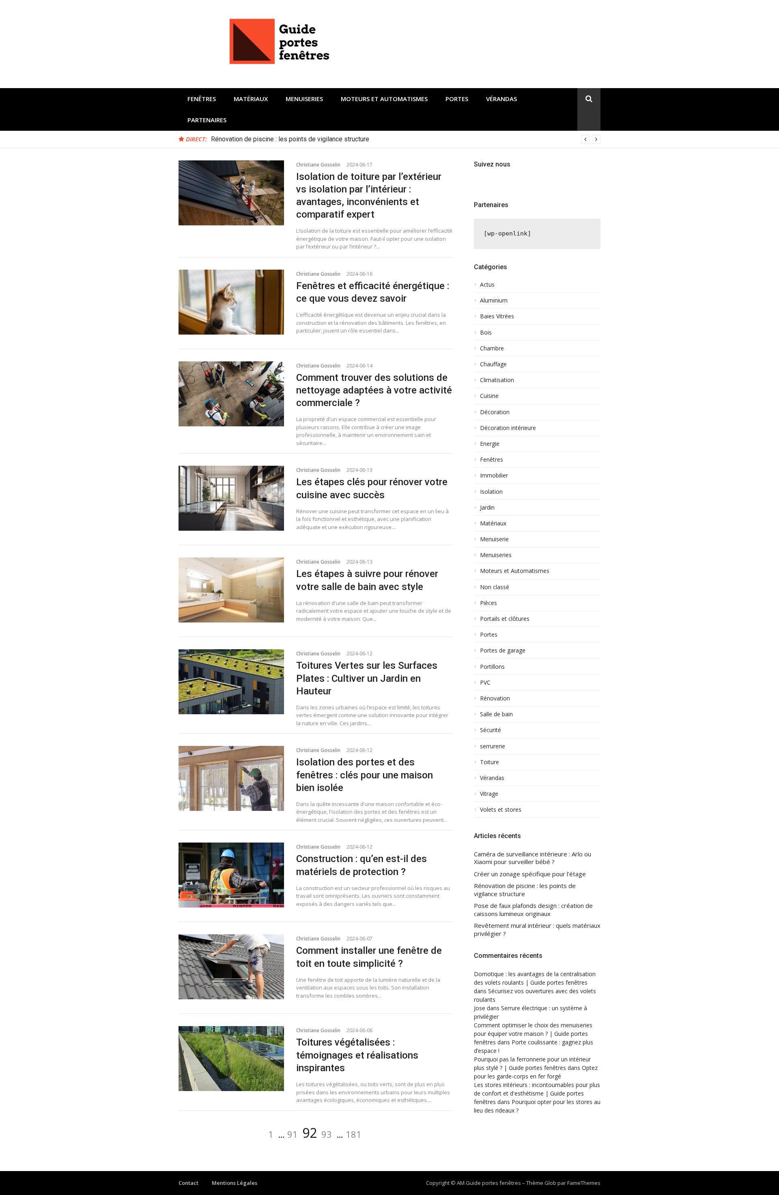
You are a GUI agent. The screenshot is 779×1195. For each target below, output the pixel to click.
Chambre (492, 348)
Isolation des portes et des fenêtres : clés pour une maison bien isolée (364, 774)
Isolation (491, 491)
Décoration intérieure (508, 428)
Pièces (488, 603)
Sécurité (490, 730)
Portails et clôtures (504, 618)
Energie (489, 443)
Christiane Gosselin (318, 164)
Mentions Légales (234, 1182)
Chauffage (493, 364)
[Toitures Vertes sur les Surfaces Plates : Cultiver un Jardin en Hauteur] (231, 681)
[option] (405, 139)
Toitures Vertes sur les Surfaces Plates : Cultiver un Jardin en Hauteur (366, 678)
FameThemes (583, 1182)
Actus (487, 284)
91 (292, 1134)
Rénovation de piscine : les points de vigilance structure (290, 139)
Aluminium (494, 300)
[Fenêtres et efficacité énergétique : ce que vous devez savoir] (231, 302)
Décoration (495, 412)
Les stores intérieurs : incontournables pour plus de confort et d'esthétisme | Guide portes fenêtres (537, 1093)
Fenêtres (201, 99)
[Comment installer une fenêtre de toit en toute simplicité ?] (231, 966)
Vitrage (489, 793)
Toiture (489, 762)
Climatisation (497, 380)
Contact (188, 1182)
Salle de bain (496, 714)
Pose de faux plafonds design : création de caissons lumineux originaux (533, 910)
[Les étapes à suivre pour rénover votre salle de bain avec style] (231, 590)
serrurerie (492, 746)
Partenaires (206, 120)
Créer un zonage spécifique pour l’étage (530, 874)
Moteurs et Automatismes (384, 99)
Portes (456, 99)
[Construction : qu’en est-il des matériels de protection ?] (231, 875)
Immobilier (494, 475)
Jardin (487, 507)
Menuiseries (304, 99)
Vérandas (501, 99)
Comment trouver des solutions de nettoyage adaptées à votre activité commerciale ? (374, 390)
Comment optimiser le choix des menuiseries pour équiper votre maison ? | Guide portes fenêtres (533, 1033)
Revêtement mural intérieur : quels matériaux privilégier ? (537, 930)
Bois (486, 332)
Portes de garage (502, 650)
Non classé (494, 587)
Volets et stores (500, 809)
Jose (479, 1008)
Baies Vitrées (497, 316)
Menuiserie (494, 539)
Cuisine (489, 396)
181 (354, 1134)
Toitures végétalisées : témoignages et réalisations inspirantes (357, 1055)
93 (326, 1134)
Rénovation (495, 698)
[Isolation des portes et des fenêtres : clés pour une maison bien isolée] (231, 778)
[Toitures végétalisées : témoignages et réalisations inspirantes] (231, 1058)
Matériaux (251, 99)
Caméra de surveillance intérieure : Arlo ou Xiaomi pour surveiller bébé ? (532, 858)
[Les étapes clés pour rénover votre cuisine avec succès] (231, 498)
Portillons (492, 666)
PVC (485, 682)
